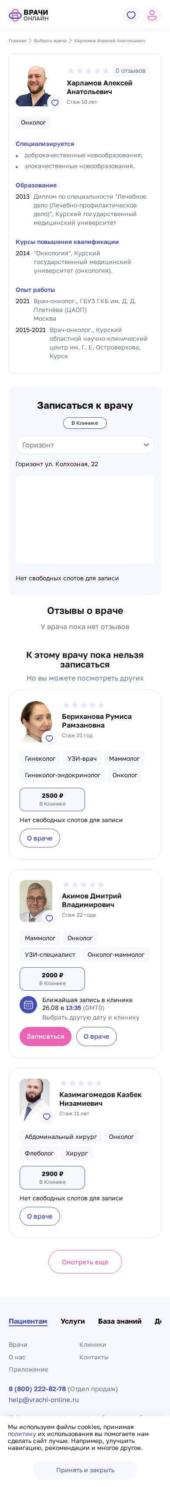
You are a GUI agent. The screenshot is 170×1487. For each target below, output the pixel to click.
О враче (40, 838)
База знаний (120, 1321)
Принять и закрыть (85, 1469)
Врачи (18, 1344)
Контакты (94, 1357)
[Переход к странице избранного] (131, 15)
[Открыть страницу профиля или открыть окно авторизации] (152, 15)
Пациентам (28, 1321)
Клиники (92, 1344)
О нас (17, 1357)
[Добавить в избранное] (55, 102)
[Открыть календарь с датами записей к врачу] (28, 1004)
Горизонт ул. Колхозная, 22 (57, 464)
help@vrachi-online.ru (44, 1399)
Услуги (73, 1321)
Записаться (46, 1036)
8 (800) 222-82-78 (37, 1388)
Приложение (28, 1369)
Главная (18, 40)
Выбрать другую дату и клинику (90, 1017)
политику (23, 1433)
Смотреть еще (85, 1262)
